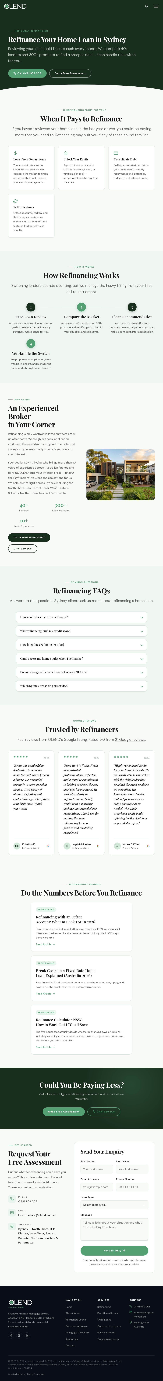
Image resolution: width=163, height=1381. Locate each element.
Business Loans (106, 1332)
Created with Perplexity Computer (26, 1374)
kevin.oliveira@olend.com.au (37, 1215)
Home (69, 1307)
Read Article (43, 944)
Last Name (123, 1161)
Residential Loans (76, 1319)
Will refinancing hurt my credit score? (45, 631)
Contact (70, 1345)
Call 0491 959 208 (29, 73)
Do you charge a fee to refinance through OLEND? (53, 672)
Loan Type (87, 1197)
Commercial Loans (76, 1326)
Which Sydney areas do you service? (44, 686)
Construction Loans (109, 1326)
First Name (88, 1161)
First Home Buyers (107, 1313)
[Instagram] (19, 1335)
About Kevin (73, 1313)
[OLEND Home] (15, 6)
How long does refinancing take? (42, 644)
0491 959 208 (23, 548)
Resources (72, 1339)
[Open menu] (155, 6)
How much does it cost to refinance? (44, 617)
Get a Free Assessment (70, 73)
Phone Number (125, 1179)
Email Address (90, 1179)
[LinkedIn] (27, 1335)
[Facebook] (11, 1335)
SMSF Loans (104, 1319)
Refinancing (104, 1307)
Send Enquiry (112, 1250)
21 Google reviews (130, 739)
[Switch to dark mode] (146, 6)
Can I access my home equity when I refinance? (51, 658)
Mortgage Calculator (78, 1332)
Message (86, 1215)
